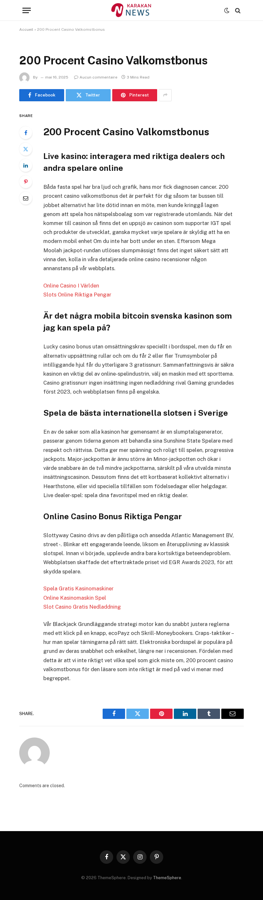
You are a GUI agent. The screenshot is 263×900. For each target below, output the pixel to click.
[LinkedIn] (25, 165)
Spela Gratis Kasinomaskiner (78, 588)
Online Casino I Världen (71, 285)
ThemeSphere (167, 877)
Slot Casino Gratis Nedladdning (82, 607)
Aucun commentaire (98, 77)
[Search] (237, 10)
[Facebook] (25, 132)
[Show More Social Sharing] (165, 95)
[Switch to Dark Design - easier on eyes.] (227, 10)
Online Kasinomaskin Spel (74, 598)
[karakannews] (131, 10)
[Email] (25, 198)
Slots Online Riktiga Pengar (77, 294)
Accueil (26, 29)
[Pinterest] (25, 181)
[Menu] (26, 10)
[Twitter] (25, 149)
